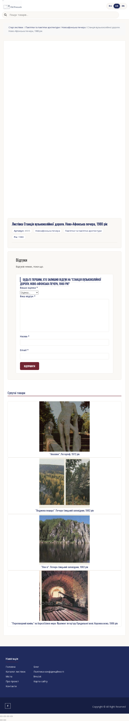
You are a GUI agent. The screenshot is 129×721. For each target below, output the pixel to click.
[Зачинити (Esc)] (11, 716)
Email (24, 350)
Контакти (11, 686)
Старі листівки (16, 27)
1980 (19, 236)
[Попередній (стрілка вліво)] (1, 719)
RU (110, 6)
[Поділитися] (8, 716)
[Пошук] (5, 15)
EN (123, 6)
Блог (36, 666)
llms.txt (37, 676)
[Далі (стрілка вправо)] (4, 719)
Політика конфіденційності (49, 671)
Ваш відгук (27, 296)
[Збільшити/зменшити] (1, 716)
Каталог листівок (16, 671)
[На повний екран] (4, 716)
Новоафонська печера (73, 27)
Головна (10, 666)
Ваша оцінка (29, 287)
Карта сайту (41, 681)
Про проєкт (12, 681)
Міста (9, 676)
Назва (24, 336)
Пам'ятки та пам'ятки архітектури (43, 27)
